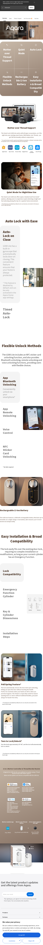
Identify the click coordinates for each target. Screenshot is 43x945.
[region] (21, 932)
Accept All (21, 935)
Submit (30, 894)
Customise (12, 941)
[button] (21, 912)
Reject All (31, 941)
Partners (5, 917)
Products (5, 912)
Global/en (7, 7)
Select (31, 7)
